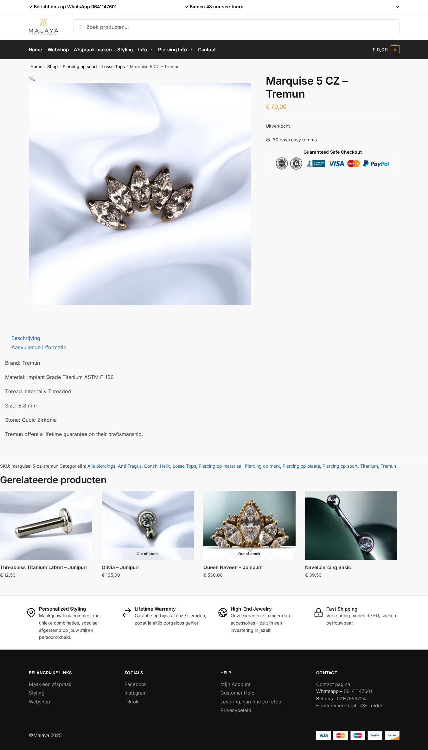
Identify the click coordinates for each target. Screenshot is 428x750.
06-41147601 (358, 691)
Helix (165, 466)
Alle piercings (101, 466)
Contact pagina (333, 684)
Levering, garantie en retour (251, 702)
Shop (52, 66)
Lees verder (249, 589)
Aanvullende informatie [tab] (38, 347)
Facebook (136, 684)
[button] (32, 78)
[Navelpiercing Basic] (351, 525)
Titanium (369, 466)
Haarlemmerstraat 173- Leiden (350, 705)
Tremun (388, 466)
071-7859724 (351, 699)
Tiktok (131, 702)
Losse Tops (113, 66)
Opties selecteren (148, 589)
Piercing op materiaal (220, 466)
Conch (150, 466)
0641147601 (104, 6)
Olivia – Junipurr (120, 567)
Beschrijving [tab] (25, 338)
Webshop (39, 702)
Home (36, 66)
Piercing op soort (80, 66)
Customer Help (237, 693)
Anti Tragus (130, 466)
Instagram (136, 693)
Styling (36, 693)
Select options (46, 589)
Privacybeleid (235, 710)
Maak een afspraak (50, 684)
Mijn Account (235, 684)
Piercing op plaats (301, 466)
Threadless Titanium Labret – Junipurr (43, 567)
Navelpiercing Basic (328, 567)
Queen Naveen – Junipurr (232, 567)
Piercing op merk (262, 466)
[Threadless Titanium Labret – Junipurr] (46, 525)
